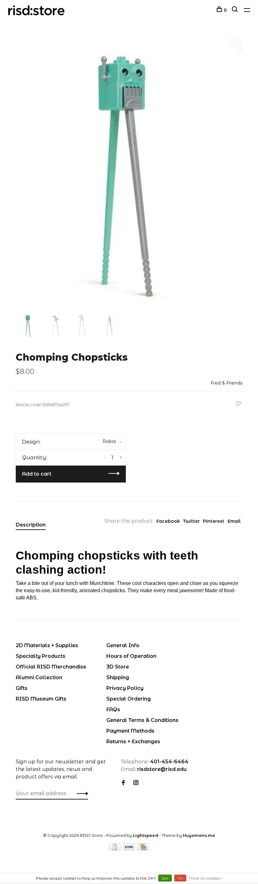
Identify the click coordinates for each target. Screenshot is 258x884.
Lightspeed (145, 835)
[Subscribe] (80, 793)
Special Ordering (128, 699)
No (180, 878)
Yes (165, 878)
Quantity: (34, 458)
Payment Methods (130, 731)
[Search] (235, 10)
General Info (122, 645)
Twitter (191, 521)
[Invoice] (115, 849)
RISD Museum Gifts (41, 699)
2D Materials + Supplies (47, 645)
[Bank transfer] (129, 849)
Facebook (168, 521)
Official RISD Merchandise (51, 667)
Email (234, 521)
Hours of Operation (131, 656)
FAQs (113, 709)
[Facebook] (123, 783)
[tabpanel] (129, 172)
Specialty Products (40, 656)
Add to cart (36, 474)
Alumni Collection (39, 677)
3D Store (117, 667)
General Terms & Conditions (142, 720)
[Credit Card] (143, 849)
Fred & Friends (226, 383)
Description (31, 525)
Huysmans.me (199, 835)
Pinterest (213, 521)
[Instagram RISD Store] (135, 783)
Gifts (21, 688)
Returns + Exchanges (133, 742)
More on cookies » (205, 878)
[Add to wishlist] (238, 404)
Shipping (117, 677)
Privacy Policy (124, 688)
